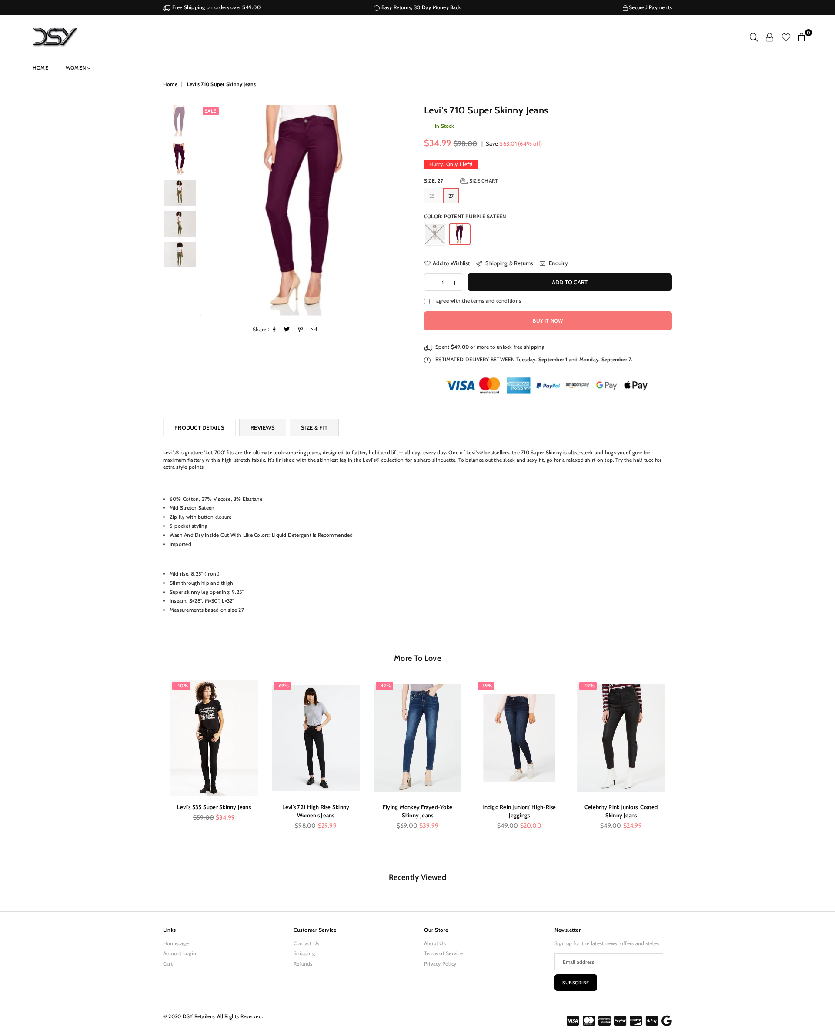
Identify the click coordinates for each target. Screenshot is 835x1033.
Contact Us (306, 943)
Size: (461, 180)
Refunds (303, 963)
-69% (282, 686)
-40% (181, 686)
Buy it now (548, 320)
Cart (168, 963)
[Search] (754, 36)
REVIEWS (262, 427)
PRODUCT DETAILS (199, 427)
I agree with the (477, 300)
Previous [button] (208, 210)
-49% (588, 686)
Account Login (179, 953)
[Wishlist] (786, 36)
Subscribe (575, 983)
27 (451, 196)
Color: (465, 216)
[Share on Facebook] (274, 329)
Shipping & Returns (508, 263)
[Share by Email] (314, 329)
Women (76, 67)
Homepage (176, 943)
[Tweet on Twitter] (287, 329)
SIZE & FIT (314, 427)
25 (431, 196)
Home (40, 67)
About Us (435, 943)
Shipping (304, 953)
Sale (211, 111)
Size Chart (483, 180)
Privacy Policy (440, 963)
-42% (384, 686)
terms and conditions (496, 300)
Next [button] (403, 210)
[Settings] (769, 36)
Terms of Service (443, 953)
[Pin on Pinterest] (300, 329)
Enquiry (558, 263)
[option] (305, 210)
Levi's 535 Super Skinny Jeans (214, 806)
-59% (486, 686)
